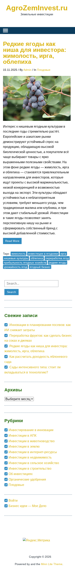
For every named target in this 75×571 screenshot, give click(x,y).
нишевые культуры (16, 258)
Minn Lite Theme (51, 564)
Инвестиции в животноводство (32, 441)
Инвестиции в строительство (30, 468)
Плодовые (43, 69)
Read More (12, 240)
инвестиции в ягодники (43, 253)
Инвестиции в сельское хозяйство (34, 463)
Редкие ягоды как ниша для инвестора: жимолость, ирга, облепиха (34, 53)
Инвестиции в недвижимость (30, 457)
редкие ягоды (57, 262)
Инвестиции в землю (24, 446)
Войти (13, 500)
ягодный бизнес (40, 267)
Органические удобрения (27, 479)
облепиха (37, 258)
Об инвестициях (21, 474)
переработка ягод (57, 258)
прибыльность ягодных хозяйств (25, 262)
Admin (27, 69)
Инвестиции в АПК (22, 435)
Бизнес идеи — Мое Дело (27, 506)
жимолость (18, 253)
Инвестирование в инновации (31, 430)
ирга (63, 253)
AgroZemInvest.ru (37, 8)
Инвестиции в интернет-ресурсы (33, 452)
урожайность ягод (15, 267)
